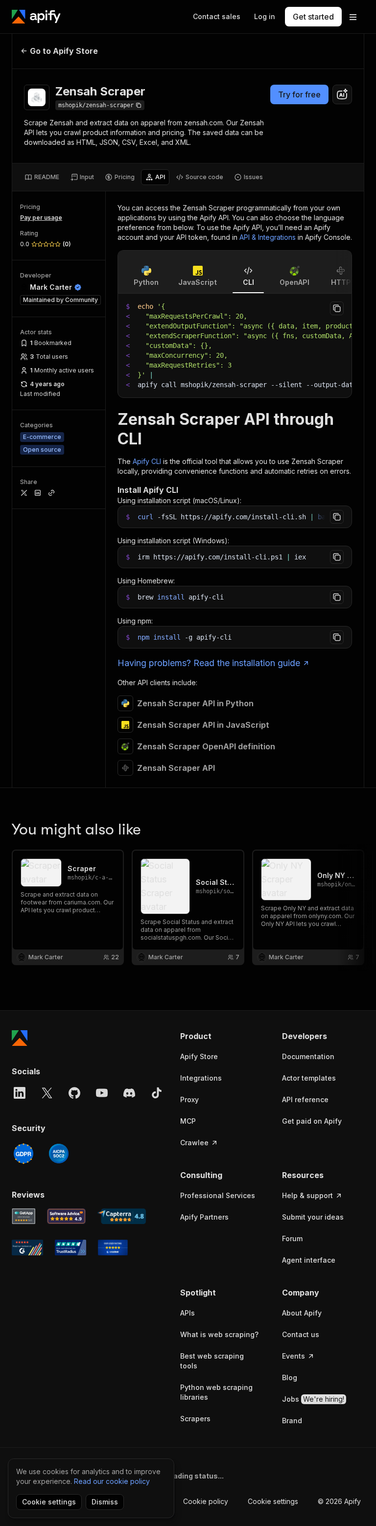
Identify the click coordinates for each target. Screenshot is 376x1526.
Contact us (300, 1334)
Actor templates (309, 1078)
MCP (188, 1121)
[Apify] (36, 16)
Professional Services (217, 1195)
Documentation (308, 1056)
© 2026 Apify (339, 1501)
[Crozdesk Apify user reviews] (113, 1247)
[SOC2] (58, 1153)
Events (293, 1356)
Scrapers (195, 1418)
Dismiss (105, 1502)
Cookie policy (205, 1501)
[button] (221, 1036)
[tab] (42, 177)
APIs (187, 1313)
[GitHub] (74, 1093)
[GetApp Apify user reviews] (23, 1216)
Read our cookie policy (112, 1481)
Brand (292, 1420)
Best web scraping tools (212, 1361)
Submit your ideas (313, 1217)
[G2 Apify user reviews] (27, 1247)
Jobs (313, 1399)
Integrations (201, 1078)
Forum (292, 1238)
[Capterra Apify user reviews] (121, 1216)
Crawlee (194, 1142)
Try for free (299, 94)
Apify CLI (147, 461)
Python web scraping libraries (216, 1392)
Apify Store (199, 1056)
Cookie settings (273, 1501)
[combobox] (342, 94)
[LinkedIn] (19, 1093)
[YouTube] (102, 1093)
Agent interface (308, 1260)
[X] (47, 1093)
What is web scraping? (219, 1334)
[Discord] (129, 1093)
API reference (305, 1099)
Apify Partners (204, 1217)
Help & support (307, 1195)
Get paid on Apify (312, 1121)
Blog (289, 1377)
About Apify (302, 1313)
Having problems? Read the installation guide (209, 663)
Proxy (189, 1099)
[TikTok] (156, 1093)
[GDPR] (23, 1153)
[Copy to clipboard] (337, 308)
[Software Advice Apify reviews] (66, 1216)
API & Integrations (267, 237)
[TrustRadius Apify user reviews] (70, 1247)
